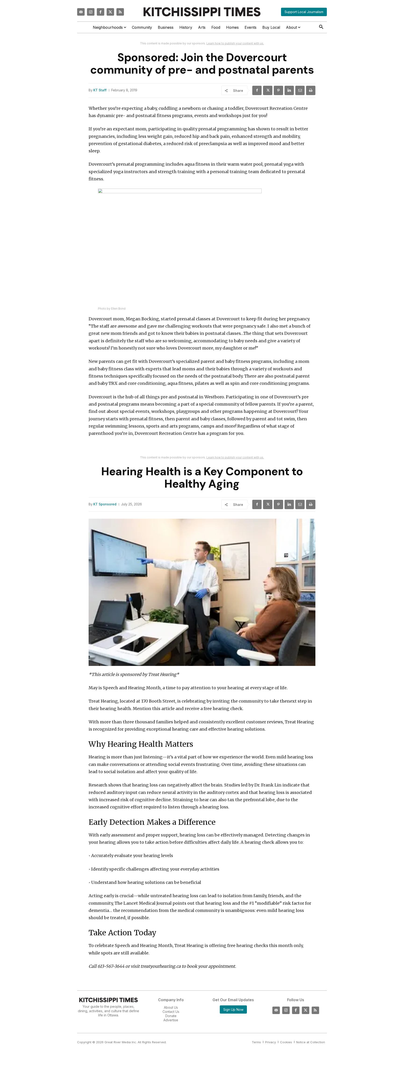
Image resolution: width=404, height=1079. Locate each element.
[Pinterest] (278, 90)
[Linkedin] (289, 90)
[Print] (310, 90)
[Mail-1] (81, 12)
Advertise (170, 1020)
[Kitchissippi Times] (202, 11)
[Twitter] (110, 12)
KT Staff (100, 90)
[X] (267, 90)
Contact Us (170, 1012)
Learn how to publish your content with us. (235, 43)
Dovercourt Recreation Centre (276, 108)
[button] (321, 27)
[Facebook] (100, 12)
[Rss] (120, 12)
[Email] (300, 90)
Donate (171, 1016)
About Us (171, 1007)
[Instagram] (90, 12)
